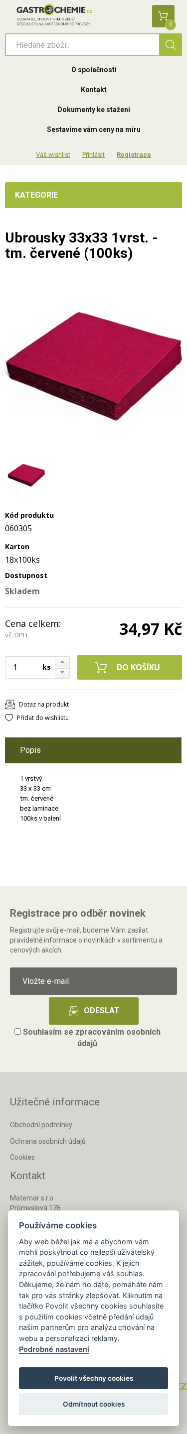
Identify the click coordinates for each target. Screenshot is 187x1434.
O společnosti (94, 70)
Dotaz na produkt (44, 704)
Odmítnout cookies (94, 1404)
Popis (30, 750)
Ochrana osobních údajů (48, 1141)
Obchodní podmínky (41, 1125)
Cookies (22, 1157)
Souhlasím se (91, 1037)
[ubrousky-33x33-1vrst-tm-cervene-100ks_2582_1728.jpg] (93, 366)
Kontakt (94, 90)
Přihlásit (93, 154)
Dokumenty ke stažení (93, 110)
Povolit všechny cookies (93, 1378)
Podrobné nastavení (54, 1349)
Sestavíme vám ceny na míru (94, 129)
